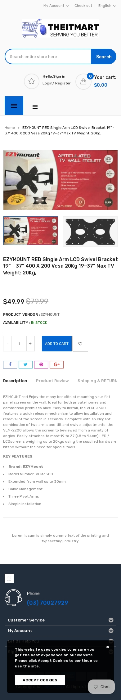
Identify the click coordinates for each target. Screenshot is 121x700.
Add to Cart (57, 343)
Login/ (48, 83)
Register (63, 83)
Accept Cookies (40, 680)
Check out (83, 5)
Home (10, 127)
